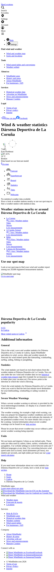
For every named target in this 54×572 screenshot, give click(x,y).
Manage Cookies (13, 99)
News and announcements (17, 97)
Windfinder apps (13, 76)
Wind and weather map (15, 53)
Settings (13, 44)
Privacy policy (12, 110)
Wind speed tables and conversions (20, 65)
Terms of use (11, 108)
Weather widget (12, 67)
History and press (13, 78)
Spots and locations (14, 56)
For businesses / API (14, 83)
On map (5, 164)
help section (31, 424)
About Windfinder (13, 81)
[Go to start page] (1, 2)
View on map (10, 118)
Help (11, 40)
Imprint (9, 112)
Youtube (37, 557)
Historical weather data (15, 92)
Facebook (23, 118)
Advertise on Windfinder (16, 94)
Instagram (38, 555)
